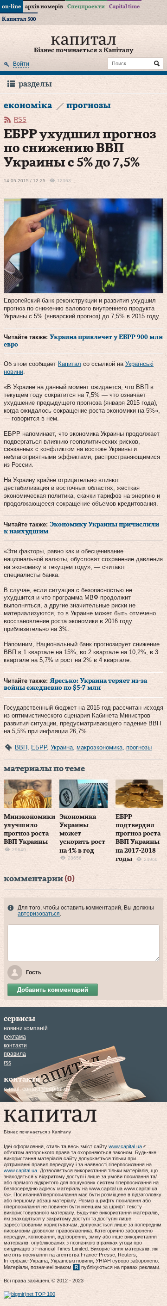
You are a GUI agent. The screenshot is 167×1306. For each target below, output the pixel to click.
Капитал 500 (19, 19)
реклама (15, 1037)
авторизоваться (39, 913)
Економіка (28, 105)
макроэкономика (99, 747)
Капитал (69, 363)
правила (15, 1054)
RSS (20, 119)
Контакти (15, 1045)
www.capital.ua (125, 1146)
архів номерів (44, 6)
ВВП (21, 747)
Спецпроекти (86, 6)
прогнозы (139, 747)
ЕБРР (39, 747)
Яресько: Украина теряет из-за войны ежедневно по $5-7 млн (75, 685)
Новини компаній (26, 1028)
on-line (11, 6)
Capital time (124, 6)
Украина (62, 747)
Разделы (35, 84)
